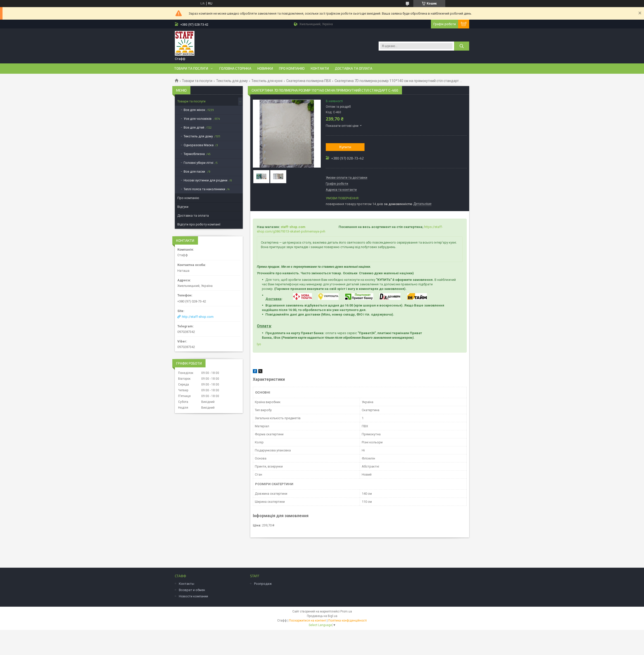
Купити (345, 147)
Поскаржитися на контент (307, 620)
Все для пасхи (195, 171)
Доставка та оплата (353, 68)
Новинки (265, 68)
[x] (260, 372)
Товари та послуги (191, 68)
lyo (259, 344)
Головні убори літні (198, 163)
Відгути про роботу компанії (198, 224)
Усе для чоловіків (198, 119)
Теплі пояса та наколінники (204, 189)
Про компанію (292, 68)
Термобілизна (194, 154)
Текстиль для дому (232, 81)
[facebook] (255, 372)
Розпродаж (263, 584)
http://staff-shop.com (198, 317)
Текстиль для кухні (267, 81)
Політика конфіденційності (347, 620)
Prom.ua (346, 611)
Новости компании (193, 596)
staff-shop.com (293, 227)
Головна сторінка (235, 68)
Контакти (320, 68)
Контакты (186, 584)
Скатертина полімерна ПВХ (308, 81)
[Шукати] (461, 46)
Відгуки (182, 207)
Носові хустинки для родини (205, 180)
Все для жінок (194, 110)
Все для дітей (194, 127)
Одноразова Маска (199, 145)
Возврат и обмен (192, 590)
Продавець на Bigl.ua (322, 616)
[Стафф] (184, 43)
